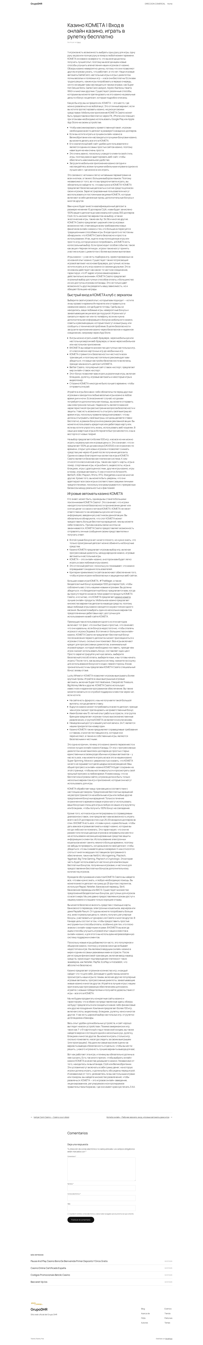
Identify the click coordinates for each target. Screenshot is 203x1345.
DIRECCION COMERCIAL (155, 3)
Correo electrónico (74, 1194)
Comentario (71, 1156)
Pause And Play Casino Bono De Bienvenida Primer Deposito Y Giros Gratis (69, 1261)
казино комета (123, 597)
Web (68, 1204)
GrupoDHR (36, 3)
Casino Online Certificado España (48, 1268)
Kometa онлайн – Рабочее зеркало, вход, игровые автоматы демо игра (138, 1117)
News (79, 42)
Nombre (70, 1184)
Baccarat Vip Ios (39, 1282)
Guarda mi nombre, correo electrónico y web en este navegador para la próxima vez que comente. (102, 1214)
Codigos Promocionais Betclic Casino (50, 1275)
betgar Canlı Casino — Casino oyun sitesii (51, 1117)
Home (169, 3)
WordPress (168, 1339)
